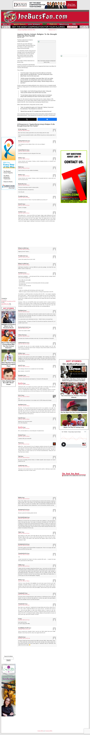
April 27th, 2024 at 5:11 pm (23, 518)
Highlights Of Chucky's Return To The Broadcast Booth (8, 326)
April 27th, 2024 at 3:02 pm (23, 249)
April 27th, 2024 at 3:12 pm (23, 343)
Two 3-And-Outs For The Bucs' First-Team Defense (73, 396)
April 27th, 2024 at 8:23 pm (23, 605)
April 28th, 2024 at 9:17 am (23, 619)
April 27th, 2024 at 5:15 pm (23, 545)
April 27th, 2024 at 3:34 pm (23, 384)
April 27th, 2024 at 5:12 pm (23, 533)
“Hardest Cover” (52, 29)
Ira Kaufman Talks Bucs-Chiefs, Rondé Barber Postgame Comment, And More (73, 379)
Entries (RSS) (40, 730)
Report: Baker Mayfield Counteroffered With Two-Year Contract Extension (8, 345)
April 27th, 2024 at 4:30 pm (23, 466)
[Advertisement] (8, 56)
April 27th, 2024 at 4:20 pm (23, 457)
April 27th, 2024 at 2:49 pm (23, 151)
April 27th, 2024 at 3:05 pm (23, 264)
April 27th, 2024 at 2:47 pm (23, 130)
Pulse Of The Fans (5, 304)
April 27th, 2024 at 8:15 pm (23, 594)
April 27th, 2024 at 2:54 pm (23, 185)
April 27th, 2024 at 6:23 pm (23, 566)
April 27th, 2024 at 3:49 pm (23, 419)
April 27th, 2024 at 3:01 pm (23, 205)
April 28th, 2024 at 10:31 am (24, 638)
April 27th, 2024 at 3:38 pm (23, 396)
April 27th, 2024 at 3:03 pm (23, 257)
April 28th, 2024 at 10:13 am (24, 629)
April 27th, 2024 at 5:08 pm (23, 510)
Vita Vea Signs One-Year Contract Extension (74, 412)
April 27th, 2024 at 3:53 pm (23, 428)
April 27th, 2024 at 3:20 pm (23, 354)
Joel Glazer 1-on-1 (5, 303)
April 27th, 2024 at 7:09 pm (23, 580)
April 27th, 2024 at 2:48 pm (23, 141)
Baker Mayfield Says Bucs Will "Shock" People (8, 382)
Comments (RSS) (48, 730)
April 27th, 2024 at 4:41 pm (23, 498)
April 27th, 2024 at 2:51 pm (23, 158)
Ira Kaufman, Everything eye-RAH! (8, 301)
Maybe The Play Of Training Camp (74, 427)
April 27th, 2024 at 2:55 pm (23, 197)
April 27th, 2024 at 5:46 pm (23, 554)
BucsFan (20, 383)
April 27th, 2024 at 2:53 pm (23, 175)
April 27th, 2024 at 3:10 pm (23, 311)
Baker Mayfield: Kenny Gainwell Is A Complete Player (8, 364)
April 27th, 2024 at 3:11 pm (23, 328)
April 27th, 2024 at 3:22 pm (23, 366)
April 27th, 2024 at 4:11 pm (23, 444)
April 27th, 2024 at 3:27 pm (23, 376)
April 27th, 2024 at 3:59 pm (23, 436)
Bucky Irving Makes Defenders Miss (26, 29)
